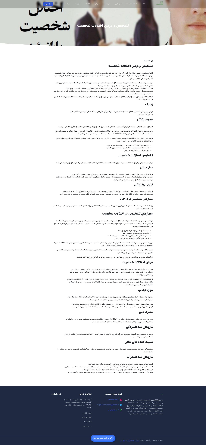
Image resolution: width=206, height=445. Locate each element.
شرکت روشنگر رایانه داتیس (129, 440)
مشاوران (97, 4)
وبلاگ (67, 4)
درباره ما (77, 4)
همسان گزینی (119, 4)
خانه (143, 4)
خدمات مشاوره (132, 4)
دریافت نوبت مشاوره (101, 438)
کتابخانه (87, 4)
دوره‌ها (107, 4)
